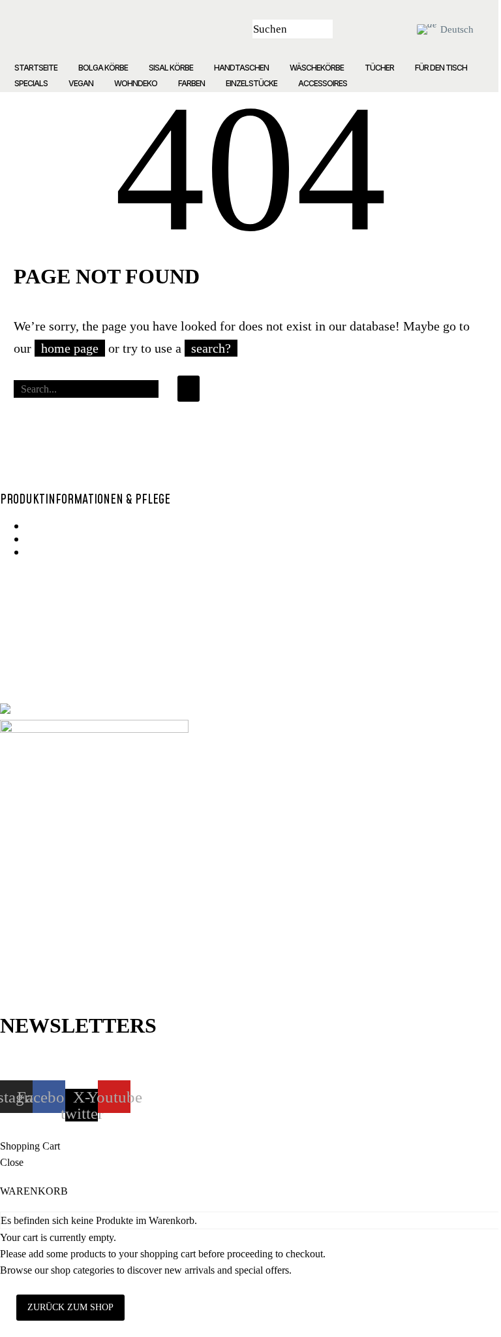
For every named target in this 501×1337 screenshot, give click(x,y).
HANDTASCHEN (241, 67)
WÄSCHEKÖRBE (317, 67)
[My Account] (366, 29)
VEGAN (80, 83)
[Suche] (188, 389)
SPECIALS (31, 83)
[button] (319, 29)
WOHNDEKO (135, 83)
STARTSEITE (35, 67)
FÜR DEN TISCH (441, 67)
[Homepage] (154, 29)
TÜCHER (379, 67)
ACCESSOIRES (322, 83)
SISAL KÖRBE (171, 67)
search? (211, 348)
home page (70, 348)
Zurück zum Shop (70, 1307)
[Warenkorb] (395, 29)
